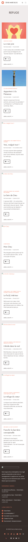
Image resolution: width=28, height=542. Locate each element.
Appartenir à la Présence (10, 93)
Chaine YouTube (8, 518)
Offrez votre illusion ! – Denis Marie (11, 500)
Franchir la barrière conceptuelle (12, 431)
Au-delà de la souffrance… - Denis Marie (12, 490)
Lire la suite (8, 64)
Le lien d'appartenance (10, 88)
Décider (6, 427)
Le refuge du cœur (12, 396)
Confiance (7, 140)
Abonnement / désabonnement (12, 521)
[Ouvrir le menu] (26, 3)
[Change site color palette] (22, 2)
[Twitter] (13, 538)
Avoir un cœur (8, 41)
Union (13, 393)
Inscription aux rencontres (11, 516)
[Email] (18, 538)
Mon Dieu (8, 246)
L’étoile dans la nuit (12, 346)
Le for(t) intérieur (11, 295)
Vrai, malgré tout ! (11, 144)
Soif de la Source (13, 292)
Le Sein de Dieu (10, 195)
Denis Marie (8, 47)
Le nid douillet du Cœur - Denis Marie (12, 495)
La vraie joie (9, 43)
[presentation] (14, 30)
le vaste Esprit (13, 427)
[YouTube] (16, 538)
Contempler (16, 342)
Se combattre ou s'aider (12, 141)
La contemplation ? (9, 513)
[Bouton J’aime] (5, 59)
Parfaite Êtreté (8, 343)
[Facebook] (11, 538)
